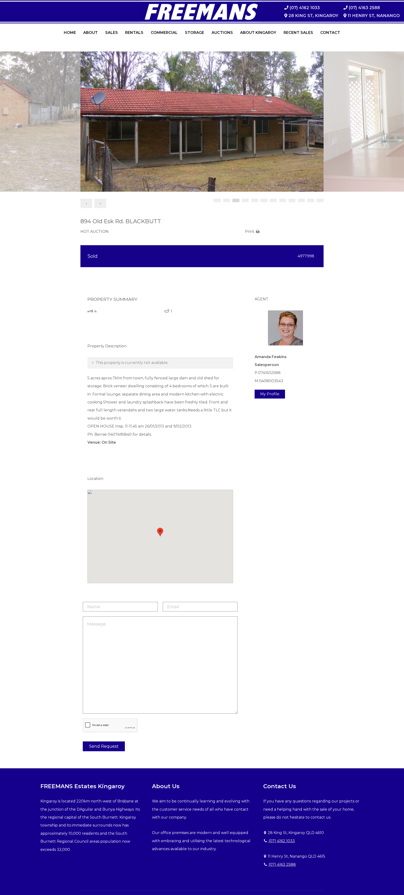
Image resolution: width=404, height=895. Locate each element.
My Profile (269, 394)
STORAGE (194, 32)
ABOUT (90, 32)
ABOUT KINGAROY (258, 32)
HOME (70, 32)
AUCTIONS (222, 32)
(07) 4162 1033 (281, 841)
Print (249, 231)
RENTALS (134, 32)
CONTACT (330, 32)
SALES (111, 32)
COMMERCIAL (164, 32)
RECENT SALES (298, 32)
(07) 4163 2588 (282, 864)
